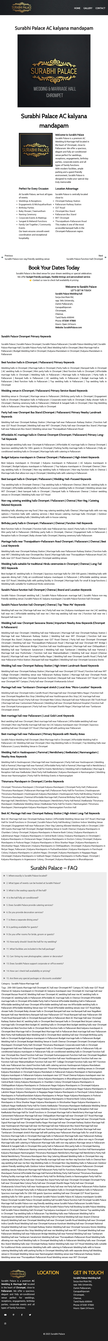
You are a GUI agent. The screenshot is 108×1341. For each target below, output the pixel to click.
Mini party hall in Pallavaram (15, 532)
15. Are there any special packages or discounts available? (34, 978)
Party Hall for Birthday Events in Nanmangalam (66, 1176)
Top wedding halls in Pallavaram (66, 381)
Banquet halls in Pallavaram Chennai (70, 491)
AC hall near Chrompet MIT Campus (64, 987)
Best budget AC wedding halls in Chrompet (22, 574)
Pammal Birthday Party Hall (58, 1173)
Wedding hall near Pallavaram (45, 633)
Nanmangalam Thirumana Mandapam (39, 1153)
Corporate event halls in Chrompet (68, 400)
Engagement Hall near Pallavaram (17, 1048)
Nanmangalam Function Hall (77, 1149)
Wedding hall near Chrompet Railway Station (23, 422)
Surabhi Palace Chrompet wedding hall (20, 595)
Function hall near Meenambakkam (51, 653)
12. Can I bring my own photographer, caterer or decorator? (34, 956)
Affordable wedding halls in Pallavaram (31, 488)
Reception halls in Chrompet (14, 535)
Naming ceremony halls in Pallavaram (31, 403)
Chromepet (71, 1041)
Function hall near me (94, 613)
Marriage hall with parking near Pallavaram (51, 1132)
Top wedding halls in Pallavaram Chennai (61, 484)
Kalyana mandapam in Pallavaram (60, 463)
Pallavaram (77, 1166)
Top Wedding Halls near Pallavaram (62, 1213)
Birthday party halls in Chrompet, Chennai (51, 532)
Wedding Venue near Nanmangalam (37, 1254)
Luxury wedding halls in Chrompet (68, 488)
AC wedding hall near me (68, 994)
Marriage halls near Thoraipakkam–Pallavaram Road (77, 554)
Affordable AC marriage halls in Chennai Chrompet (81, 444)
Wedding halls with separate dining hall (74, 1250)
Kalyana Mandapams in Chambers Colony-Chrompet (46, 1082)
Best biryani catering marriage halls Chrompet (73, 514)
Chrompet (82, 1041)
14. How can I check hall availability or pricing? (28, 971)
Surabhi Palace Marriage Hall (25, 983)
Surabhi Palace (76, 134)
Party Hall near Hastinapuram (35, 1186)
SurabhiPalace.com (73, 327)
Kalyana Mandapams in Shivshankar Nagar (57, 1102)
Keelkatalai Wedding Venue (94, 1105)
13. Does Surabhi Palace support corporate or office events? (35, 963)
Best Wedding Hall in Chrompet (63, 347)
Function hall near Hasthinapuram (55, 646)
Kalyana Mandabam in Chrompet (63, 351)
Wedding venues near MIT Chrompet (70, 1257)
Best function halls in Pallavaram (31, 381)
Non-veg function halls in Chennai (88, 469)
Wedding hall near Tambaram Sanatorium (22, 650)
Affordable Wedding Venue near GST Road (33, 1008)
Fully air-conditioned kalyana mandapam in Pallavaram (50, 577)
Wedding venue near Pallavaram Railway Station (45, 675)
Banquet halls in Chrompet (94, 368)
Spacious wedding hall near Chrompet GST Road (67, 1193)
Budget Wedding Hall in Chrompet (30, 351)
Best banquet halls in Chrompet (34, 491)
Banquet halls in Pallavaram (29, 378)
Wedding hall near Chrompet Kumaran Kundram (32, 678)
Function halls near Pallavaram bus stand (53, 529)
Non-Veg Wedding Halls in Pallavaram (79, 1163)
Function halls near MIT (85, 1062)
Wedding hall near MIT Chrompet (44, 425)
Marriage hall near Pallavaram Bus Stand (61, 1126)
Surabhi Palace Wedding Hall (83, 344)
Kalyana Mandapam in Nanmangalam (84, 1072)
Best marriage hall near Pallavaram (89, 1031)
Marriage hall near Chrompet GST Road (65, 671)
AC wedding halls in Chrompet (17, 371)
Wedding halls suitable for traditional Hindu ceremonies (28, 584)
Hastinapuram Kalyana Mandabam (83, 1065)
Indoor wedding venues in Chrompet (87, 1068)
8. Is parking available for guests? (22, 927)
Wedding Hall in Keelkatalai (28, 1217)
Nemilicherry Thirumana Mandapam (25, 1156)
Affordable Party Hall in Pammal (43, 1001)
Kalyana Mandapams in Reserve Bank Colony (65, 1099)
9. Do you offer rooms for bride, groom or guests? (30, 934)
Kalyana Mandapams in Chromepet (74, 1085)
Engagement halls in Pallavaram (89, 532)
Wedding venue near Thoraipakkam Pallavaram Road (58, 429)
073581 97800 (87, 1305)
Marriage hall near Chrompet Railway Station (83, 633)
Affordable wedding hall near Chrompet (20, 1004)
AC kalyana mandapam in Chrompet (26, 991)
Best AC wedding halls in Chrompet (34, 1021)
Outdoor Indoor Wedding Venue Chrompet (50, 1166)
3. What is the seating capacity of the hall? (26, 890)
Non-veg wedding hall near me (66, 613)
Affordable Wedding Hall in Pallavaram (77, 1001)
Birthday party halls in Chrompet (77, 396)
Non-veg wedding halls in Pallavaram (52, 469)
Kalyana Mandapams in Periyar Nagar (52, 1095)
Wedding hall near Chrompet (15, 633)
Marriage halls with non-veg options (59, 1142)
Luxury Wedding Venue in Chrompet (51, 1109)
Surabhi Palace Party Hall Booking (66, 1206)
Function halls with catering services (29, 514)
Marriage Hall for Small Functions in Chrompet (34, 1112)
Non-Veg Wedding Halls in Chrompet (38, 406)
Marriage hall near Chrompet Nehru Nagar (51, 1119)
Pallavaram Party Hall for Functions (59, 1169)
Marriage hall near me (34, 610)
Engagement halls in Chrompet (48, 1048)
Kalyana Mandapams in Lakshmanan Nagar (63, 1089)
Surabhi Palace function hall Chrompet (81, 599)
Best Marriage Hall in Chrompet (26, 1031)
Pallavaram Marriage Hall (29, 1169)
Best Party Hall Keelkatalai (14, 1035)
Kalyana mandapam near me (79, 610)
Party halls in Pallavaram (36, 1190)
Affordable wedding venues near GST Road (75, 1008)
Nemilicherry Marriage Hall (71, 1153)
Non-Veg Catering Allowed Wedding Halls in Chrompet (69, 1156)
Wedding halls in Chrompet (14, 368)
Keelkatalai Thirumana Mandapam (64, 1105)
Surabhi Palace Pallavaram (55, 344)
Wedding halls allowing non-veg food (19, 510)
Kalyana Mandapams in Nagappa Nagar (35, 1092)
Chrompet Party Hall (23, 1045)
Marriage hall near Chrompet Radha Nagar (31, 656)
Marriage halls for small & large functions (85, 580)
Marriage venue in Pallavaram (45, 396)
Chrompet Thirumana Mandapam (49, 1045)
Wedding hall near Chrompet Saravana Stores (82, 660)
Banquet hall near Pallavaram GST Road (78, 678)
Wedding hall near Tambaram (60, 650)
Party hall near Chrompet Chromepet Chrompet (77, 1180)
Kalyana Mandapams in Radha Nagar (26, 1099)
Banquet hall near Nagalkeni (45, 660)
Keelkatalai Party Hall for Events (31, 1105)
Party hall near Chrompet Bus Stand (79, 425)
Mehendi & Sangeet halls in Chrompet (69, 403)
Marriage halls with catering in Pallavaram (60, 451)
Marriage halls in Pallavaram (76, 375)
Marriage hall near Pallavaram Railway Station (69, 422)
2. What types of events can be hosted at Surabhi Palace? (33, 883)
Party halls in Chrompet (68, 368)
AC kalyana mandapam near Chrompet (63, 991)
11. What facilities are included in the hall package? (30, 949)
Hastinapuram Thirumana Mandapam (52, 1068)
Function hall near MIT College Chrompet (54, 1062)
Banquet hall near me (11, 617)
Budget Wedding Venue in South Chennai (46, 1041)
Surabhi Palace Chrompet (29, 344)
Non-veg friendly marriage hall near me (50, 1159)
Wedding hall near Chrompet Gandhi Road (74, 656)
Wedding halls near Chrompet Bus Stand (31, 554)
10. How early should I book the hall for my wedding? (31, 941)
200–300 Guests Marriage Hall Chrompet (27, 987)
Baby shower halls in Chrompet (39, 1011)
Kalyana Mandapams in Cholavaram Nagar (36, 1085)
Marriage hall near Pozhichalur (16, 653)
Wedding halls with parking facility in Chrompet (40, 580)
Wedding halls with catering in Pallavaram (67, 473)
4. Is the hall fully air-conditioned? (22, 898)
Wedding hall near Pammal (91, 650)
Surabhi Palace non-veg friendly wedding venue (37, 1203)
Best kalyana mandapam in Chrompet (20, 463)
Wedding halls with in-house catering (49, 517)
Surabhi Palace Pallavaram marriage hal (61, 595)
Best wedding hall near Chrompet (73, 1035)
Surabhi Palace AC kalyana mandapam (43, 599)
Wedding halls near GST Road (36, 494)
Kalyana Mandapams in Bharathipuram (63, 1078)
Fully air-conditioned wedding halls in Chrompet (69, 1051)
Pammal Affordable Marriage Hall (29, 1173)
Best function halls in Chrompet (79, 371)
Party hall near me (55, 610)
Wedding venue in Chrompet (15, 396)
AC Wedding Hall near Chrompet (40, 994)
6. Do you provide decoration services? (24, 912)
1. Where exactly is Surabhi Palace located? (26, 876)
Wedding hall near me (11, 610)
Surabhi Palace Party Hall (34, 347)
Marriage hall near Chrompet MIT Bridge (85, 643)
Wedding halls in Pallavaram (45, 375)
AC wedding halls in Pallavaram (62, 378)
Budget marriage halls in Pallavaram (76, 1038)
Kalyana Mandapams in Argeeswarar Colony (22, 1078)
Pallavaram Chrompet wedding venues (49, 558)
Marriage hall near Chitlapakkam (89, 646)
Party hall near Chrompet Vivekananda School (52, 681)
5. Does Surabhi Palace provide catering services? (29, 905)
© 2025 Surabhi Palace (54, 1334)
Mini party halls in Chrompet (48, 371)
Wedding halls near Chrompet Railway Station (23, 551)
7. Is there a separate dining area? (22, 919)
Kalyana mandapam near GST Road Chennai (46, 639)
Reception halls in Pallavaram (35, 400)
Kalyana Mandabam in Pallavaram (49, 1072)
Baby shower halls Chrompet (43, 535)
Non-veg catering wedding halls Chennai (58, 510)
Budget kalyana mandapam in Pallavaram (33, 466)
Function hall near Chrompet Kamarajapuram (48, 1055)
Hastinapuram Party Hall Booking (17, 1068)
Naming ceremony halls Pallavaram (75, 535)
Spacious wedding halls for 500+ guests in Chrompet (26, 448)
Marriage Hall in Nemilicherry (71, 1112)
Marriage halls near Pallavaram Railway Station (69, 551)
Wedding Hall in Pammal (54, 1217)
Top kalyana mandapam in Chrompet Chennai (77, 466)
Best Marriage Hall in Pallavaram (57, 1031)
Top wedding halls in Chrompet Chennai (20, 484)
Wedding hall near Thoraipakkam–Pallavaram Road (38, 643)
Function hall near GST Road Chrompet (29, 1058)
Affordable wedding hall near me (32, 613)
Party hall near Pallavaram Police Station (87, 1186)
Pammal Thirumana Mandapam (87, 1173)
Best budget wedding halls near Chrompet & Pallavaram (28, 444)
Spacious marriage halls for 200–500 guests (65, 574)
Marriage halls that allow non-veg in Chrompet (23, 473)
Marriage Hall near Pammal (41, 1129)
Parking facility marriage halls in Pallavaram (75, 448)
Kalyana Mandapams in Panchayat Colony (74, 1092)
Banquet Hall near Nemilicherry (16, 1014)
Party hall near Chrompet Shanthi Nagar (51, 1183)
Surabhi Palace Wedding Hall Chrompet (24, 1210)
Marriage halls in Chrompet (42, 368)
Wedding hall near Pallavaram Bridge (19, 646)
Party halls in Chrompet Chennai (90, 529)
